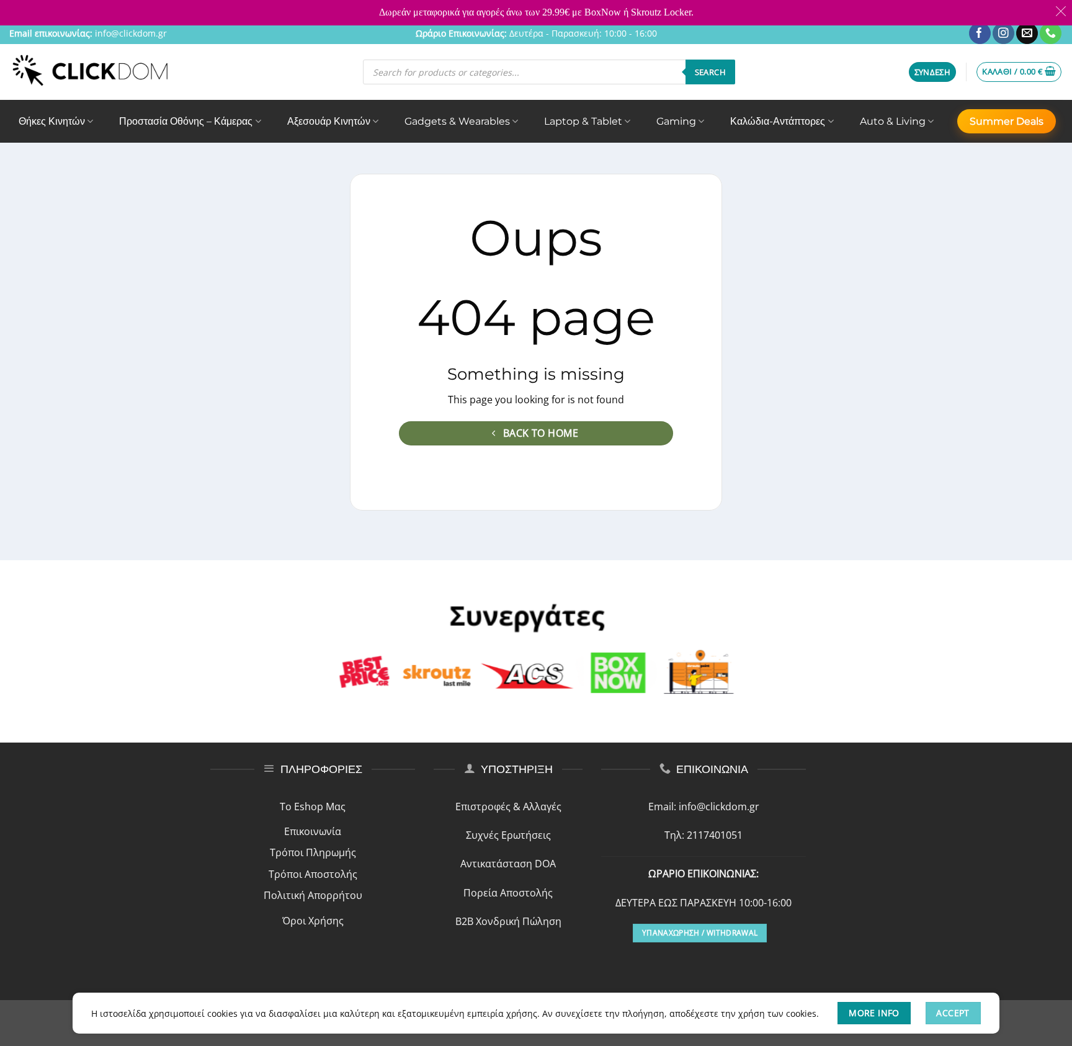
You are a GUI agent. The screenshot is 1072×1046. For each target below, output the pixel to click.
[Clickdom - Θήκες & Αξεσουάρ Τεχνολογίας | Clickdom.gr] (90, 71)
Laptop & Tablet (583, 121)
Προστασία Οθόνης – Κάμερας (185, 121)
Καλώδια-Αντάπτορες (777, 121)
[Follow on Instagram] (1003, 33)
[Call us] (1050, 33)
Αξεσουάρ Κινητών (328, 121)
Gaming (676, 121)
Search (710, 72)
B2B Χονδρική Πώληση (508, 921)
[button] (933, 72)
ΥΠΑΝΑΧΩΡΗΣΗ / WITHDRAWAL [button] (699, 932)
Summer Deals (1006, 121)
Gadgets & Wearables (457, 121)
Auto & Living (893, 121)
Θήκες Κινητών (52, 121)
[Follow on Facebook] (980, 33)
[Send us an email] (1027, 33)
